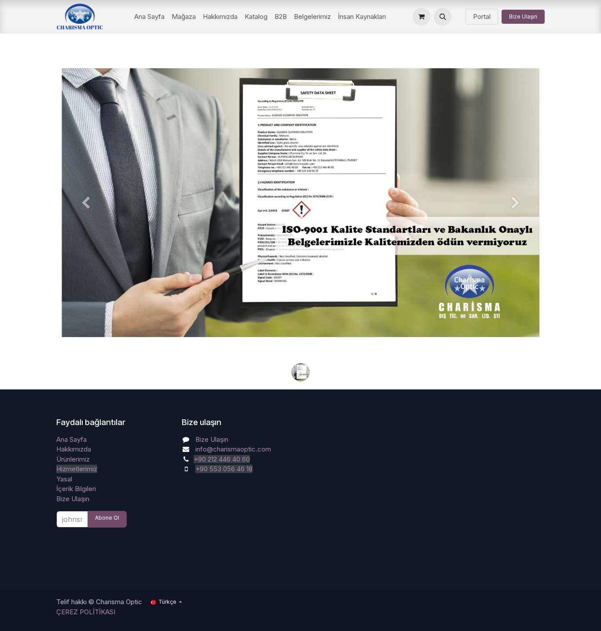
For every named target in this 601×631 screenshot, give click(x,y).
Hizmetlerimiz (76, 469)
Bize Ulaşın (523, 16)
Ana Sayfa (71, 439)
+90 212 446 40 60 (222, 459)
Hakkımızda (73, 449)
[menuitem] (149, 17)
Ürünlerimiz (73, 459)
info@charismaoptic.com (233, 449)
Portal (482, 16)
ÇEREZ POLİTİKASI (85, 612)
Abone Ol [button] (107, 517)
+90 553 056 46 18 (224, 469)
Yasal (64, 479)
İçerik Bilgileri (76, 488)
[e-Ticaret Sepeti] (421, 17)
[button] (442, 17)
